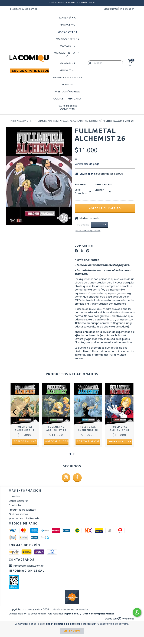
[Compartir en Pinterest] (87, 251)
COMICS (58, 98)
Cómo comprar (18, 501)
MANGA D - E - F (67, 31)
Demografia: (103, 184)
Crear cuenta (110, 8)
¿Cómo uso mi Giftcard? (24, 518)
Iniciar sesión (127, 8)
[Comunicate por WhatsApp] (137, 612)
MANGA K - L (67, 46)
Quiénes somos (18, 514)
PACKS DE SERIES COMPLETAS (67, 107)
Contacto (15, 505)
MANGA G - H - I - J (67, 38)
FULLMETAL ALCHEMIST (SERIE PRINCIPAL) (81, 120)
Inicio (13, 120)
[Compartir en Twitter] (82, 251)
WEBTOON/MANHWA (67, 91)
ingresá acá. (71, 613)
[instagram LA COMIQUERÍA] (66, 477)
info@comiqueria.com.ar (23, 8)
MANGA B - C (67, 24)
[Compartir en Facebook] (76, 251)
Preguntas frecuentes (22, 509)
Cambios (14, 496)
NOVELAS (67, 84)
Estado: (80, 184)
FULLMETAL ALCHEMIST (48, 120)
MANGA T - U (67, 70)
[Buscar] (89, 62)
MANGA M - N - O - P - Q (67, 54)
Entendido (72, 630)
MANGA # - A (67, 17)
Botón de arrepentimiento (98, 613)
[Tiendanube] (119, 619)
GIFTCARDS (75, 98)
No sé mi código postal (88, 230)
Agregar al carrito (25, 441)
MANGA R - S (67, 63)
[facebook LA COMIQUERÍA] (77, 477)
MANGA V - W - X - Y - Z (67, 77)
